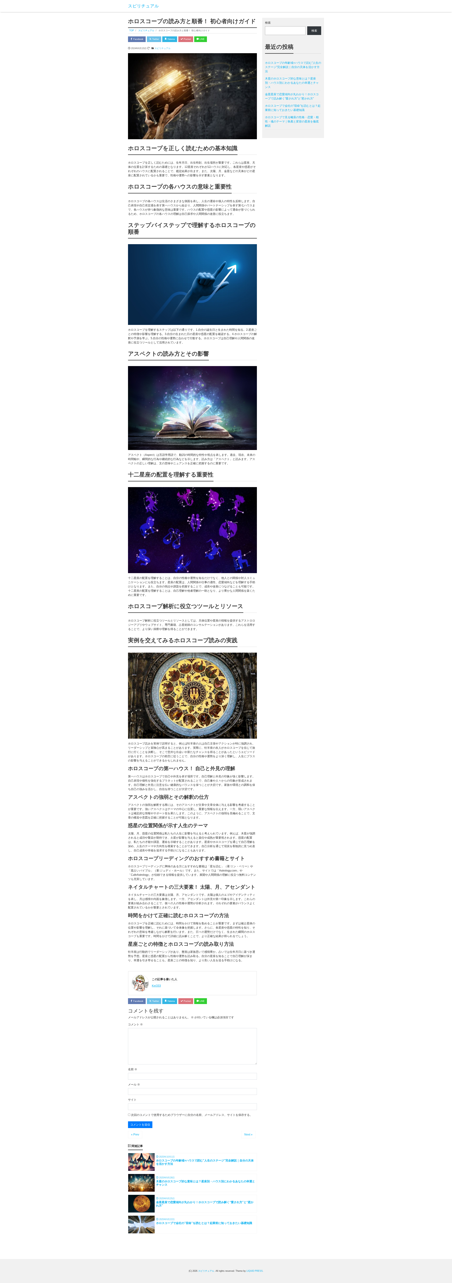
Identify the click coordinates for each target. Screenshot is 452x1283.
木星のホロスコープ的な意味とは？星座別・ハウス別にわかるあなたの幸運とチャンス (292, 83)
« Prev (135, 1134)
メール (134, 1084)
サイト (132, 1099)
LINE (202, 39)
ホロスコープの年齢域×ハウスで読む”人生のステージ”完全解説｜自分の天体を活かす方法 (293, 67)
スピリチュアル (143, 6)
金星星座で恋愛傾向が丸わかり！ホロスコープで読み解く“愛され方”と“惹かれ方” (292, 96)
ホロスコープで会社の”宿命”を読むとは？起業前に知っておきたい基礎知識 (292, 107)
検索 (268, 22)
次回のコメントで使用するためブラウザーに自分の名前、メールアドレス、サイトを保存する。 (191, 1114)
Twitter (155, 39)
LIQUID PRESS (254, 1271)
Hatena (171, 39)
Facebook (138, 39)
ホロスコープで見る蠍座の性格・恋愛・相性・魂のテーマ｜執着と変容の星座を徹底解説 (292, 121)
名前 (132, 1069)
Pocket (187, 39)
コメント (135, 1024)
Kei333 (156, 985)
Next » (248, 1134)
